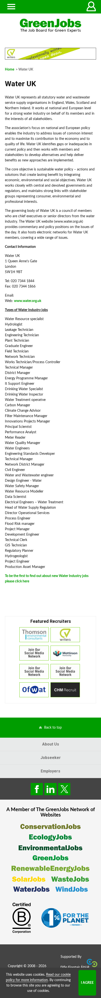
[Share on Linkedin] (50, 789)
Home (9, 69)
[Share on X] (64, 789)
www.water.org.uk (27, 301)
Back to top (53, 727)
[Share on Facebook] (37, 789)
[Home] (50, 25)
